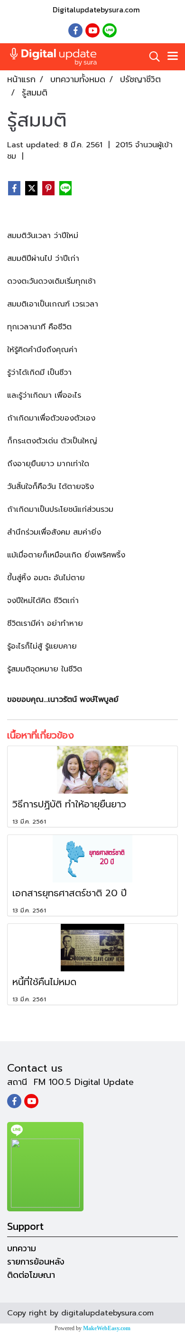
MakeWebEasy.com (106, 1328)
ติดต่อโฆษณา (31, 1274)
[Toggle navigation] (172, 56)
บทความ (21, 1248)
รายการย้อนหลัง (36, 1261)
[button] (151, 56)
